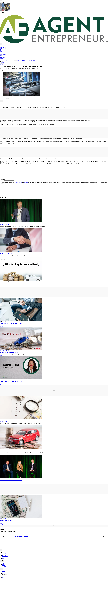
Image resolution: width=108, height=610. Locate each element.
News (6, 0)
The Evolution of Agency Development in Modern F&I (12, 323)
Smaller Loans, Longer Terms (6, 450)
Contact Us (12, 60)
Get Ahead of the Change (5, 224)
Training (1, 58)
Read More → (2, 286)
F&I (0, 49)
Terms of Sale (9, 609)
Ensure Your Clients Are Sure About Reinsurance (11, 480)
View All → (2, 524)
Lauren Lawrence (5, 281)
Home (1, 64)
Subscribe (2, 63)
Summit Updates (2, 56)
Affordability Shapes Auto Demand (7, 283)
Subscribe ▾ (2, 2)
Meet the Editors (6, 60)
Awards (1, 46)
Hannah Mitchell (5, 518)
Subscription (2, 60)
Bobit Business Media (21, 60)
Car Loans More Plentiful (6, 520)
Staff (3, 379)
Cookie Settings (16, 60)
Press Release (41, 60)
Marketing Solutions (26, 60)
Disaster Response (2, 47)
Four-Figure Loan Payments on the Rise (9, 352)
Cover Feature (3, 0)
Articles (8, 0)
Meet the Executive (2, 52)
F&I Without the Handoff (5, 253)
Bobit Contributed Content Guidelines (34, 60)
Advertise (9, 60)
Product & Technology (3, 53)
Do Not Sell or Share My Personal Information (17, 609)
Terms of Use (6, 609)
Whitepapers (5, 59)
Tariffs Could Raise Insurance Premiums (9, 421)
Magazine (8, 59)
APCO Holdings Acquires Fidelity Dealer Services (11, 381)
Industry (1, 50)
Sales (1, 55)
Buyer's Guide (17, 59)
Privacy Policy (2, 609)
